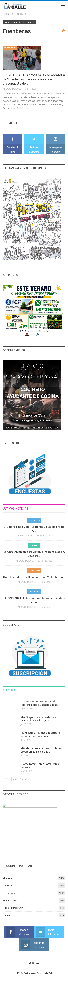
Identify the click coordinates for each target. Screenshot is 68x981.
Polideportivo (10, 900)
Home (35, 963)
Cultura (34, 545)
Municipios (10, 47)
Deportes (34, 520)
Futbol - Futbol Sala (13, 907)
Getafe (7, 915)
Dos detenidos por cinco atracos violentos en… (34, 577)
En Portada (9, 893)
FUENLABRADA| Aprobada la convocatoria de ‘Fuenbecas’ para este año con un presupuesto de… (34, 79)
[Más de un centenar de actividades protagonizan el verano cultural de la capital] (10, 752)
